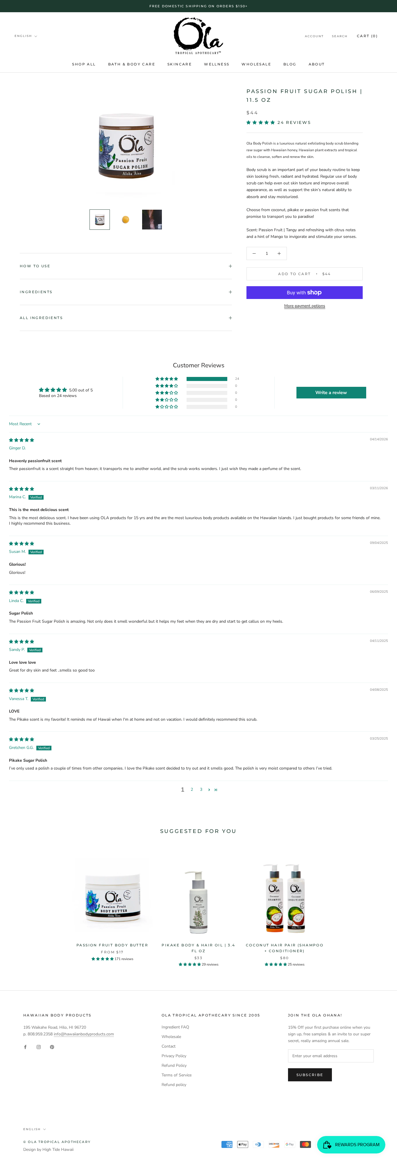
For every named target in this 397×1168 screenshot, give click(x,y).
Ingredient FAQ (175, 1027)
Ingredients (36, 292)
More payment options (304, 306)
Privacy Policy (174, 1056)
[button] (262, 122)
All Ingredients (41, 318)
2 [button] (192, 789)
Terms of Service (177, 1075)
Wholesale (256, 64)
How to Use (35, 266)
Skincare (179, 64)
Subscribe (309, 1075)
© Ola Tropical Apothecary (57, 1142)
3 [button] (201, 789)
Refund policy (174, 1084)
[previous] (18, 904)
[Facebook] (25, 1046)
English (23, 36)
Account (314, 36)
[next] (378, 904)
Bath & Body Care (131, 64)
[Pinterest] (52, 1046)
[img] (21, 440)
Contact (169, 1046)
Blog (289, 64)
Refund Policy (174, 1065)
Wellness (216, 64)
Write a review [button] (331, 392)
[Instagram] (39, 1046)
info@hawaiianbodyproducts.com (84, 1034)
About (317, 64)
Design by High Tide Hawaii (48, 1149)
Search (340, 36)
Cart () (367, 36)
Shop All (84, 64)
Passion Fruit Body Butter (112, 945)
